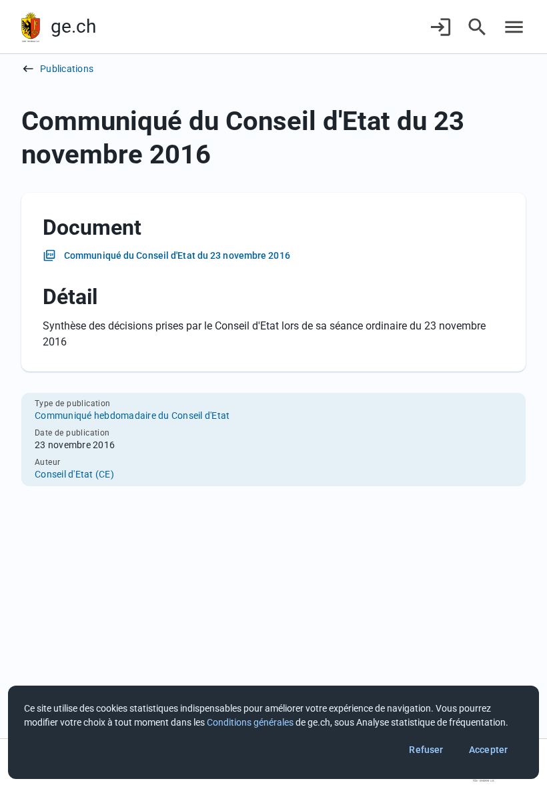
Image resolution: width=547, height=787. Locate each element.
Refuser (426, 749)
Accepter (488, 749)
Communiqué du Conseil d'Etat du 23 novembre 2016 (177, 255)
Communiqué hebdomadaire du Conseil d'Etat (132, 415)
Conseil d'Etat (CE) (74, 474)
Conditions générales (250, 722)
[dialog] (273, 732)
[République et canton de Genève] (30, 27)
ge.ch (73, 26)
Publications (66, 68)
